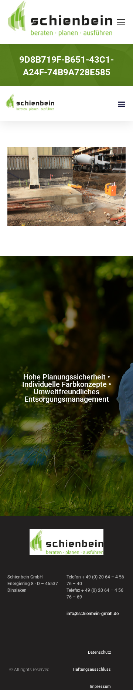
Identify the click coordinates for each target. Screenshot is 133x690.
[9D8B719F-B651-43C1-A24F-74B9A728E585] (66, 186)
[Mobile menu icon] (121, 22)
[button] (121, 103)
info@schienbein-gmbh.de (92, 613)
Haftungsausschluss (92, 669)
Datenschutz (99, 652)
